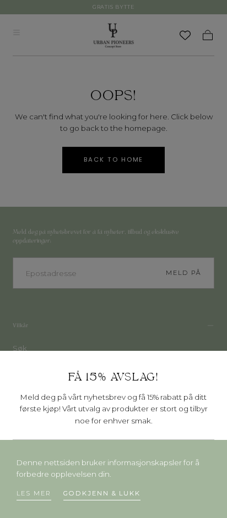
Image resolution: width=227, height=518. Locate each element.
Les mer (34, 493)
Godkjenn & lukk (101, 493)
